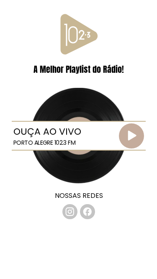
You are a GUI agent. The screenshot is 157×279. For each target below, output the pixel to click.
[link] (69, 211)
